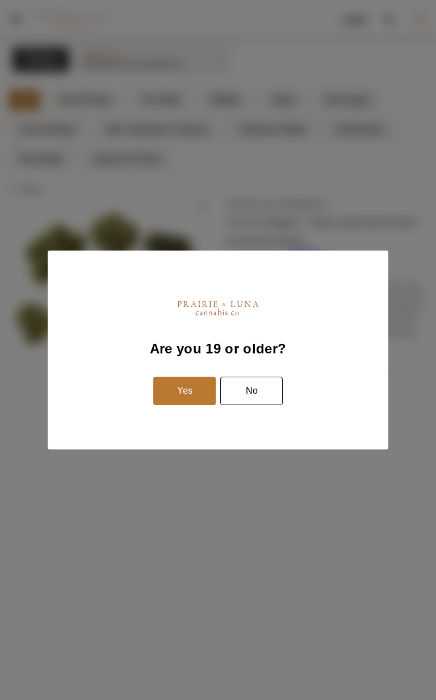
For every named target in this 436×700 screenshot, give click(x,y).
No (252, 390)
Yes (184, 390)
